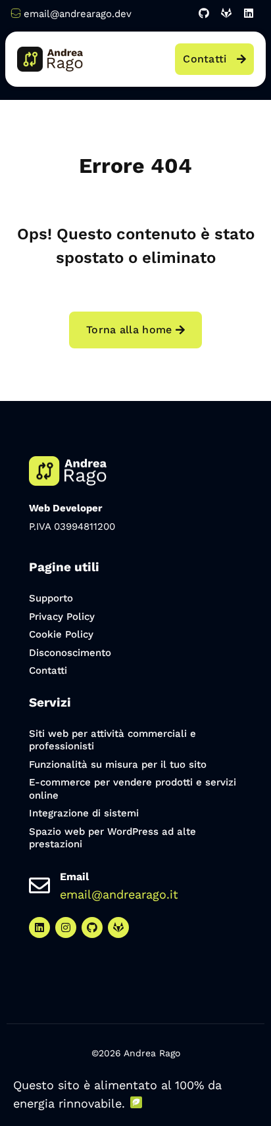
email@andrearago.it (119, 894)
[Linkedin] (248, 13)
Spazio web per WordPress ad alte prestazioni (112, 838)
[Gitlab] (226, 13)
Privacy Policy (62, 616)
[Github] (203, 13)
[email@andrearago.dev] (16, 13)
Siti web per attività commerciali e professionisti (112, 740)
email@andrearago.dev (78, 14)
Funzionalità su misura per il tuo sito (118, 764)
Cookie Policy (61, 634)
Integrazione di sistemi (84, 813)
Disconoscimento (70, 653)
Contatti (48, 670)
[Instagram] (65, 927)
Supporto (51, 598)
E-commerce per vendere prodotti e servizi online (132, 788)
